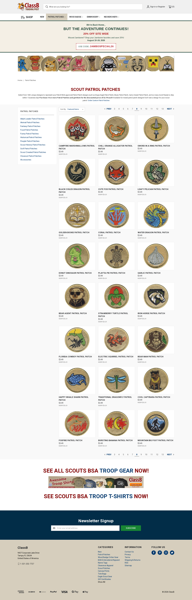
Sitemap (128, 565)
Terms (127, 557)
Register (161, 7)
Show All (101, 582)
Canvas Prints (103, 571)
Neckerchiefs (110, 17)
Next (169, 109)
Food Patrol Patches (29, 130)
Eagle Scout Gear (105, 576)
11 (152, 109)
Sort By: (63, 109)
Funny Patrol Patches (29, 134)
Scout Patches (104, 568)
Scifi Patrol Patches (28, 148)
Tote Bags (102, 574)
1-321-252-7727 (27, 564)
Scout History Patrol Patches (32, 145)
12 (157, 109)
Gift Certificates (104, 579)
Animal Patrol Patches (29, 122)
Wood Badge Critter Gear (108, 557)
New (42, 17)
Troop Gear (116, 470)
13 (163, 109)
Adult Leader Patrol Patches (32, 119)
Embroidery (92, 17)
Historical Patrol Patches (31, 137)
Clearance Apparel (105, 565)
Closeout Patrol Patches (30, 156)
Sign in (153, 7)
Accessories (25, 160)
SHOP (29, 17)
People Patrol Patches (29, 141)
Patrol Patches (56, 17)
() (173, 7)
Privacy (128, 554)
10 (146, 109)
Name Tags (102, 563)
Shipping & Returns (132, 560)
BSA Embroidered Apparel (109, 560)
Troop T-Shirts (111, 496)
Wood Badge (75, 17)
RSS (126, 563)
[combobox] (92, 7)
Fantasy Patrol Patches (30, 126)
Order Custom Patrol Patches (98, 100)
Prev (108, 109)
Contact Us (129, 552)
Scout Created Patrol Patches (33, 152)
